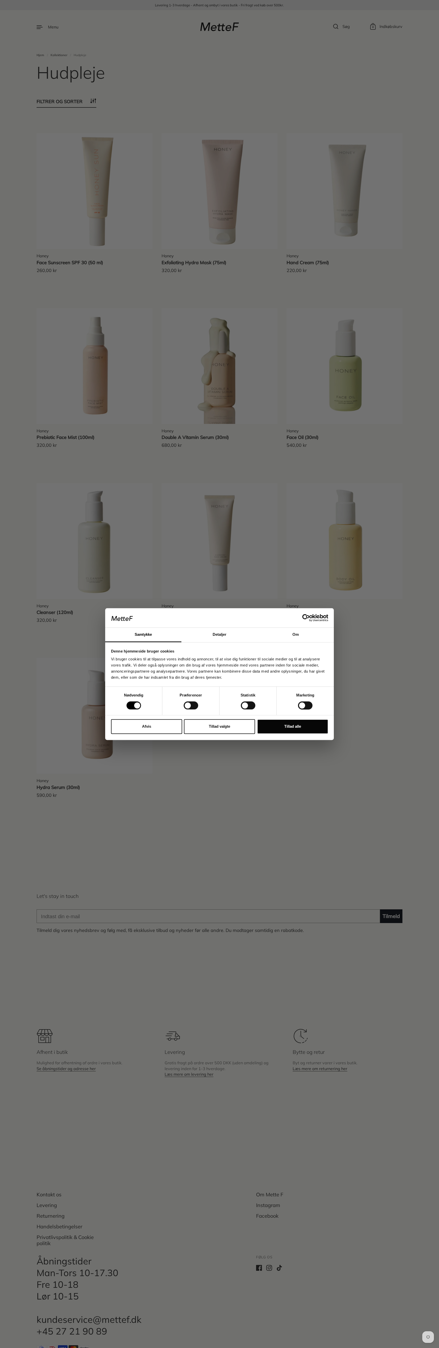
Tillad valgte (219, 726)
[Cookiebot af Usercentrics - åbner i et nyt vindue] (306, 618)
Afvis (146, 726)
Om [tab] (295, 634)
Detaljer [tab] (220, 634)
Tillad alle (292, 726)
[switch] (186, 703)
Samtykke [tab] (143, 634)
